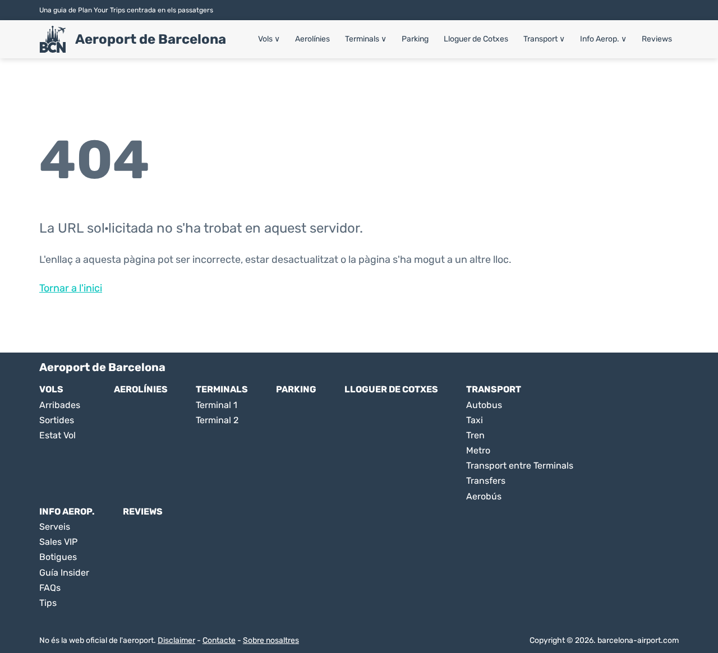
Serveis (54, 526)
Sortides (56, 420)
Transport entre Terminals (519, 465)
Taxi (474, 420)
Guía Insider (64, 572)
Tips (48, 603)
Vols (269, 39)
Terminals (365, 39)
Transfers (485, 480)
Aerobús (483, 496)
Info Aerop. (603, 39)
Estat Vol (57, 435)
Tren (475, 435)
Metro (478, 450)
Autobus (484, 405)
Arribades (59, 405)
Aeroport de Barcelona (150, 39)
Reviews (657, 39)
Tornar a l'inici (70, 288)
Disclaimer (176, 640)
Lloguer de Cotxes (476, 39)
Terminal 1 (216, 405)
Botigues (58, 557)
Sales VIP (58, 541)
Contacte (219, 640)
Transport (544, 39)
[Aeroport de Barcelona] (52, 39)
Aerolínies (312, 39)
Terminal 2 (217, 420)
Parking (415, 39)
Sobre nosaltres (271, 640)
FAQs (50, 587)
